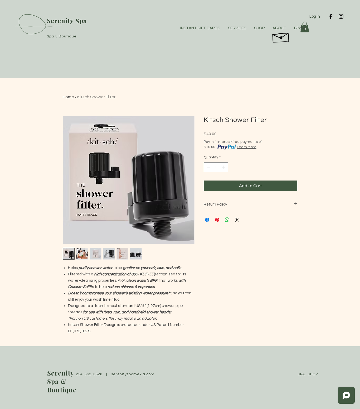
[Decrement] (208, 167)
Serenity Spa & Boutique (62, 381)
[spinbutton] (216, 167)
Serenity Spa (67, 20)
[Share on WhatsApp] (227, 220)
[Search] (303, 27)
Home (68, 97)
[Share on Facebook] (207, 220)
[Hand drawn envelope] (281, 36)
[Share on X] (237, 220)
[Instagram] (341, 16)
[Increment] (224, 167)
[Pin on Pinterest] (217, 220)
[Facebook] (331, 16)
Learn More (246, 147)
